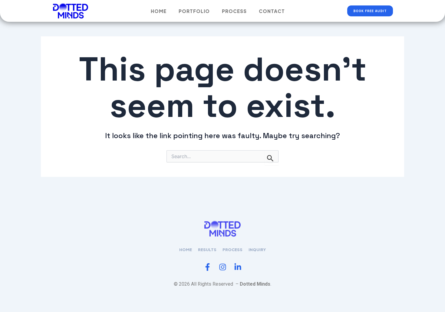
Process (234, 11)
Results (207, 249)
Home (158, 11)
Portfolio (194, 11)
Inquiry (257, 249)
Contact (272, 11)
